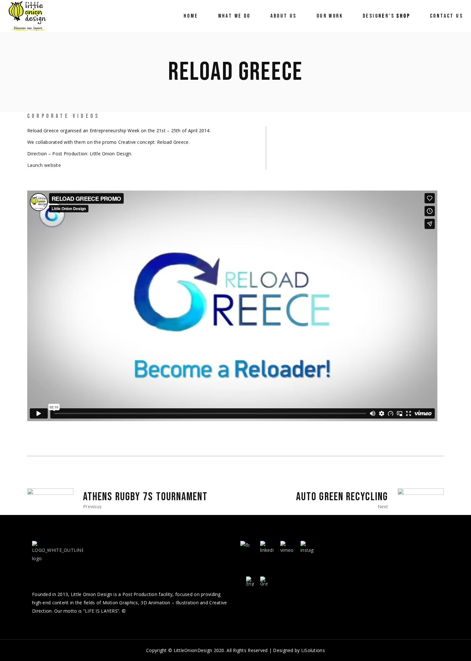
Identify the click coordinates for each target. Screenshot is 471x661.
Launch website (44, 165)
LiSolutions (313, 650)
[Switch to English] (250, 581)
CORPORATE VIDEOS (63, 116)
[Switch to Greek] (264, 581)
